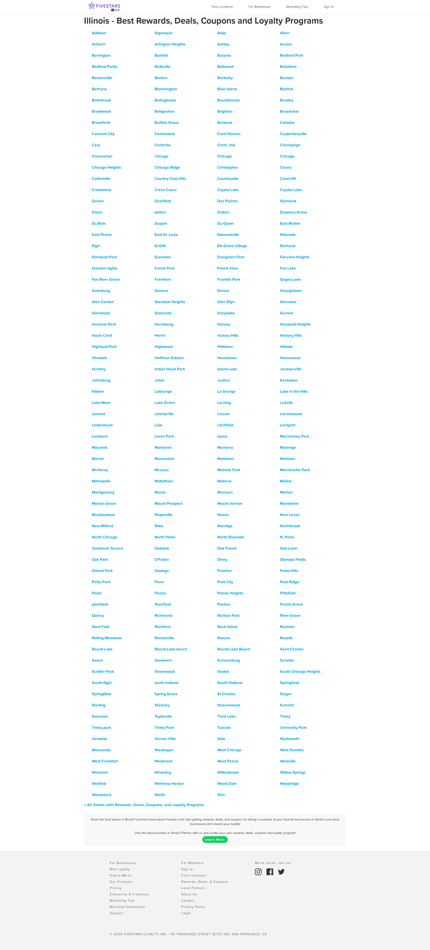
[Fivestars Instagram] (259, 871)
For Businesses (260, 6)
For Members (192, 863)
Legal (186, 913)
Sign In (329, 6)
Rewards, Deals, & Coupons (204, 881)
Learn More (215, 839)
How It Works (121, 875)
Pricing (116, 888)
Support (116, 913)
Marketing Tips (297, 6)
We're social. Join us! (273, 863)
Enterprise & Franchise (129, 894)
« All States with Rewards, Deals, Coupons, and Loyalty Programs (144, 805)
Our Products (121, 881)
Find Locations (222, 6)
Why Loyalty (120, 869)
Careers (188, 900)
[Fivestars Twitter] (281, 871)
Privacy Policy (193, 907)
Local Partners (193, 888)
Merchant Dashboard (127, 907)
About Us (189, 894)
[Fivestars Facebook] (270, 871)
